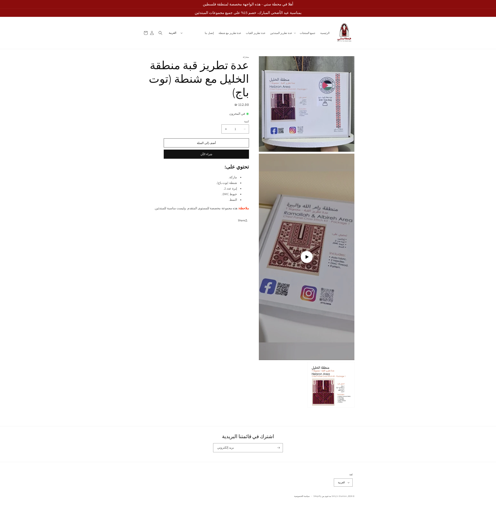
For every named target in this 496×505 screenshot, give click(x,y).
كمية (246, 121)
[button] (282, 33)
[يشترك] (278, 447)
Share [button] (241, 220)
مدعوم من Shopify (322, 496)
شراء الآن (206, 154)
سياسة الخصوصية (302, 496)
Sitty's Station (339, 496)
